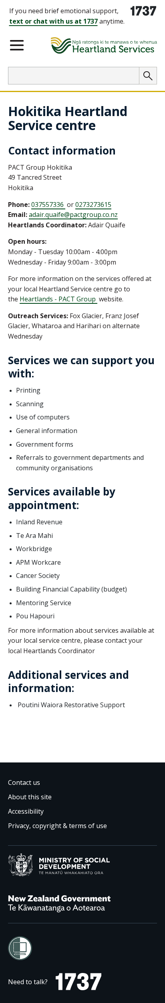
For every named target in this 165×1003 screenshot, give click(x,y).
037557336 (48, 204)
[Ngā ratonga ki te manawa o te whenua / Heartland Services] (104, 46)
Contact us (24, 782)
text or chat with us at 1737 (53, 21)
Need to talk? (28, 983)
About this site (30, 796)
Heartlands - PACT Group (58, 299)
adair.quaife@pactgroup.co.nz (73, 214)
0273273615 (93, 204)
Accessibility (26, 811)
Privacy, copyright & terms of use (57, 825)
